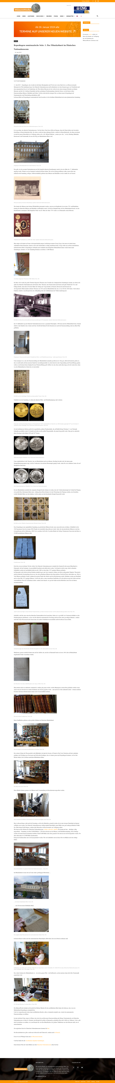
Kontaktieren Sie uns (41, 1076)
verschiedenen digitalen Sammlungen (35, 1040)
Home (18, 16)
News (24, 16)
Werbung (93, 1081)
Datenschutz (83, 1081)
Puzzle (56, 16)
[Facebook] (93, 1)
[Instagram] (95, 1)
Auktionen (31, 16)
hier (48, 1028)
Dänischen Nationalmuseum (44, 1044)
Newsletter (69, 16)
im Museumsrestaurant (36, 1036)
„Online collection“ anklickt (51, 829)
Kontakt (97, 1081)
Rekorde (49, 16)
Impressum (77, 1081)
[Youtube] (98, 1)
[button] (97, 16)
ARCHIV (86, 30)
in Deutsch (57, 1032)
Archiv (90, 34)
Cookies (88, 1081)
